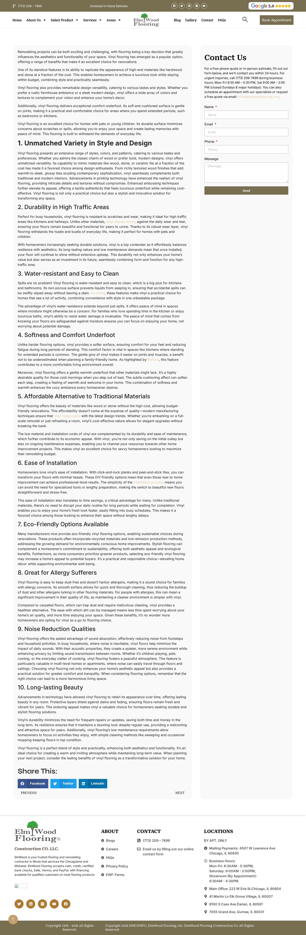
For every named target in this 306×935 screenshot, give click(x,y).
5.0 (271, 6)
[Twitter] (182, 6)
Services (90, 20)
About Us (33, 20)
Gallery (191, 20)
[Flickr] (197, 6)
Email (209, 124)
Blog (177, 20)
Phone (209, 142)
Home (17, 20)
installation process (148, 482)
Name (209, 107)
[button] (245, 20)
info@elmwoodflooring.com (258, 97)
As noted (98, 293)
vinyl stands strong (121, 222)
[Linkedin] (189, 6)
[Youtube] (204, 6)
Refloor (153, 359)
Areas (111, 20)
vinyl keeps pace (67, 416)
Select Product (62, 20)
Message (211, 159)
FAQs (222, 20)
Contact (207, 20)
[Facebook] (174, 6)
